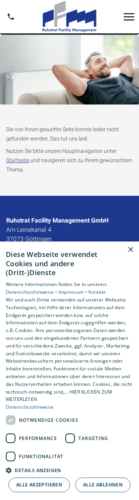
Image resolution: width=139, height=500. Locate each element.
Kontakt (96, 292)
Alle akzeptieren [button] (39, 484)
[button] (129, 17)
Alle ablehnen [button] (103, 484)
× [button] (130, 250)
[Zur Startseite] (69, 16)
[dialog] (69, 370)
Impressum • (74, 292)
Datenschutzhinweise (30, 407)
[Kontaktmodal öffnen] (11, 17)
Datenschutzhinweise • (32, 292)
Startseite (17, 160)
